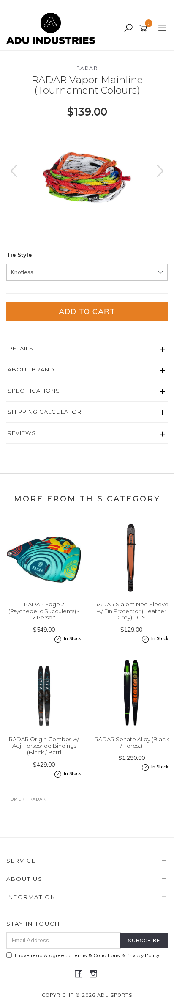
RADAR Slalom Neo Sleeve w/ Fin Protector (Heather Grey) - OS (132, 611)
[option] (87, 180)
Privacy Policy (142, 955)
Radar (87, 68)
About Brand (31, 369)
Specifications (34, 390)
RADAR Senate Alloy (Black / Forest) (132, 742)
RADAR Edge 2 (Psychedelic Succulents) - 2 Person (43, 611)
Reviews (22, 432)
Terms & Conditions (96, 955)
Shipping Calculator (45, 411)
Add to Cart (87, 311)
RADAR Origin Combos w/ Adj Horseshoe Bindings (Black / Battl (44, 746)
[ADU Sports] (52, 28)
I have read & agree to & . (87, 955)
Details (20, 348)
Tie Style (19, 255)
